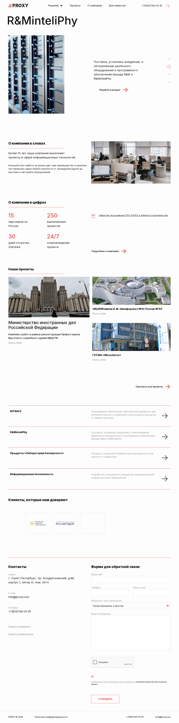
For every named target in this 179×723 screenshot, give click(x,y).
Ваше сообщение (100, 613)
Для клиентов (117, 5)
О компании (95, 5)
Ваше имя (96, 574)
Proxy (20, 5)
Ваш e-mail (139, 587)
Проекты (75, 5)
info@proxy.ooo (18, 597)
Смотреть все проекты (149, 386)
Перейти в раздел (109, 98)
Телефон (96, 587)
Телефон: (13, 607)
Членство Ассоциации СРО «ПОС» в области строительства (133, 215)
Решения (53, 5)
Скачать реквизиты (19, 626)
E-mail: (12, 593)
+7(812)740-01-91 (19, 611)
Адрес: (12, 574)
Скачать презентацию (20, 634)
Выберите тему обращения (106, 600)
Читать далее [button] (99, 313)
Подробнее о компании (105, 251)
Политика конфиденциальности (51, 717)
